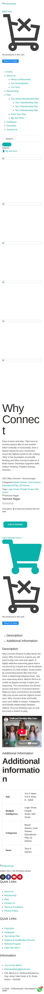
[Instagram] (3, 877)
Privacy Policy (11, 911)
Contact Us (9, 903)
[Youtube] (14, 877)
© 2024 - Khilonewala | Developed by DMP (20, 989)
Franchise (9, 928)
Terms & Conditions (13, 907)
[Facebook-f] (8, 877)
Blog (6, 899)
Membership (10, 895)
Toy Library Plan (12, 936)
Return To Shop (10, 61)
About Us (8, 891)
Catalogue (9, 932)
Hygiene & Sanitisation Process (19, 940)
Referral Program (12, 944)
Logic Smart (13, 489)
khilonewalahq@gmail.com (17, 969)
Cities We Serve (12, 948)
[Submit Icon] (6, 144)
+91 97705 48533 (13, 965)
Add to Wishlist (15, 524)
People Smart (27, 489)
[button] (9, 151)
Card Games (34, 482)
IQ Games (25, 485)
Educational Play (10, 485)
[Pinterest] (20, 877)
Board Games (20, 482)
